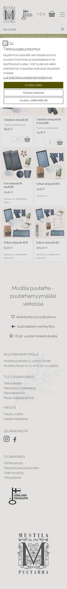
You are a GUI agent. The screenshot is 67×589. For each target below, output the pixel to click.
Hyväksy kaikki (33, 85)
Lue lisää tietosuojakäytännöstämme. (27, 77)
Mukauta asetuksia (33, 92)
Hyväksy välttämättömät (33, 100)
